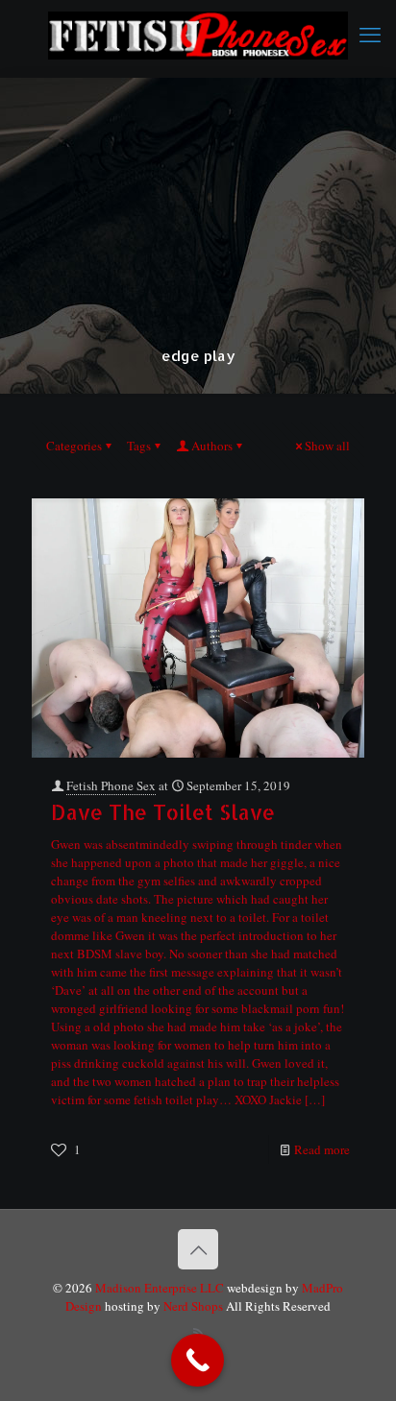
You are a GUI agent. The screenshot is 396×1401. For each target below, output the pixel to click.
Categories (74, 445)
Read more (322, 1149)
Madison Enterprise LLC (161, 1287)
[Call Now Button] (197, 1360)
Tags (139, 445)
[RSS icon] (198, 1332)
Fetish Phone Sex (111, 785)
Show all (327, 445)
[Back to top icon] (198, 1249)
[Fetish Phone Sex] (198, 34)
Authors (212, 445)
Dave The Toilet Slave (163, 812)
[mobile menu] (370, 33)
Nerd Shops (193, 1306)
